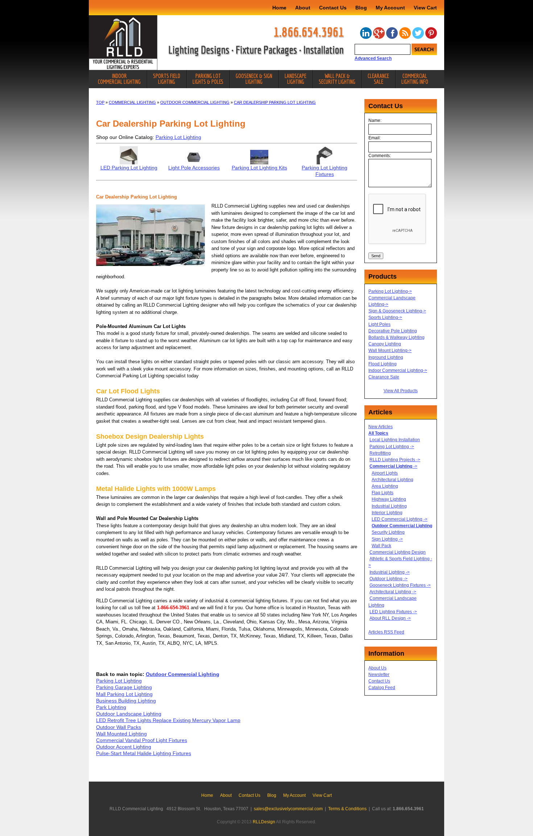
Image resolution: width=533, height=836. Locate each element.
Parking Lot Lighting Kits (259, 168)
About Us (377, 668)
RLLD (123, 42)
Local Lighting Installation (394, 439)
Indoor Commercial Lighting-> (397, 370)
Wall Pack (381, 545)
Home (279, 8)
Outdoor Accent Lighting (123, 747)
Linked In (366, 33)
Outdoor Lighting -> (388, 578)
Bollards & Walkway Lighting (396, 337)
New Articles (380, 426)
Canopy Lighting (384, 344)
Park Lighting (111, 707)
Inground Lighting (385, 357)
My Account (390, 8)
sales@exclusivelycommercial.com (288, 808)
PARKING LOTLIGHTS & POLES (208, 79)
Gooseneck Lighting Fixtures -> (400, 585)
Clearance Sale (383, 377)
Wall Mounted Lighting (121, 734)
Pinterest (431, 33)
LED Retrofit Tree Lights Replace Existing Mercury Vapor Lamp (168, 720)
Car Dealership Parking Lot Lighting (275, 102)
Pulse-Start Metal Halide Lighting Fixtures (143, 753)
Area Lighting (385, 486)
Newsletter (378, 674)
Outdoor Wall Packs (118, 727)
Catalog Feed (381, 687)
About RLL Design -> (390, 618)
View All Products (401, 390)
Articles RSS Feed (386, 632)
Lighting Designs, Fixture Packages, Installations (256, 51)
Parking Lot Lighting (178, 137)
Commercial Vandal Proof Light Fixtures (141, 740)
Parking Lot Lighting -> (391, 446)
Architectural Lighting (392, 479)
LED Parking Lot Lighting (128, 168)
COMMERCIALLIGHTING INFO (414, 79)
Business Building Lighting (126, 701)
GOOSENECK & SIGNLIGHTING (254, 79)
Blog (361, 8)
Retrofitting (380, 453)
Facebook (392, 33)
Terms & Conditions (347, 808)
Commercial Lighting (132, 102)
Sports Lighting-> (385, 317)
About (302, 8)
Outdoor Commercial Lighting (195, 102)
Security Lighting (388, 532)
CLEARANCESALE (378, 79)
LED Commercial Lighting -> (399, 519)
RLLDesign (264, 821)
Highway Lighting (389, 499)
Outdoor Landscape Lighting (128, 714)
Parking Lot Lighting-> (390, 291)
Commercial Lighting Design (397, 552)
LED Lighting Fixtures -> (393, 611)
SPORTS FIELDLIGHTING (166, 79)
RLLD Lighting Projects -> (394, 459)
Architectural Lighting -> (392, 591)
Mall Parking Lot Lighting (124, 694)
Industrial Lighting (389, 506)
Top (100, 102)
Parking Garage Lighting (124, 687)
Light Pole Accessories (194, 168)
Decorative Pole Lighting (392, 330)
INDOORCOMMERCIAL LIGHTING (119, 79)
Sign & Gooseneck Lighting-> (397, 311)
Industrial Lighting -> (389, 572)
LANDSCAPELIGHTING (295, 79)
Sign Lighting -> (387, 539)
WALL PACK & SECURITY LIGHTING (337, 79)
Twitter (418, 33)
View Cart (425, 8)
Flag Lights (382, 492)
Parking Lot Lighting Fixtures (324, 171)
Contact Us (333, 8)
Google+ (379, 33)
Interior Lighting (387, 512)
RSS (405, 33)
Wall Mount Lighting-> (390, 350)
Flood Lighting (382, 363)
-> (393, 466)
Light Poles (379, 324)
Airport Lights (385, 473)
